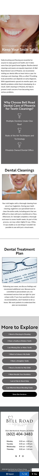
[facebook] (19, 456)
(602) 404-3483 (19, 434)
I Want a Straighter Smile (19, 361)
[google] (16, 456)
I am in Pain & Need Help (19, 381)
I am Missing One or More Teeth (20, 347)
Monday (10, 441)
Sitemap (25, 469)
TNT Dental (28, 471)
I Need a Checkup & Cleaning (19, 334)
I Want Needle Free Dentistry (19, 374)
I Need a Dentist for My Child (19, 367)
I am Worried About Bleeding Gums (19, 387)
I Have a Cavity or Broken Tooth (19, 341)
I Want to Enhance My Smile (19, 354)
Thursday (10, 449)
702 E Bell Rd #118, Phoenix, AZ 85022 (19, 430)
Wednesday (11, 446)
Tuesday (10, 444)
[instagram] (23, 456)
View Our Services (19, 394)
